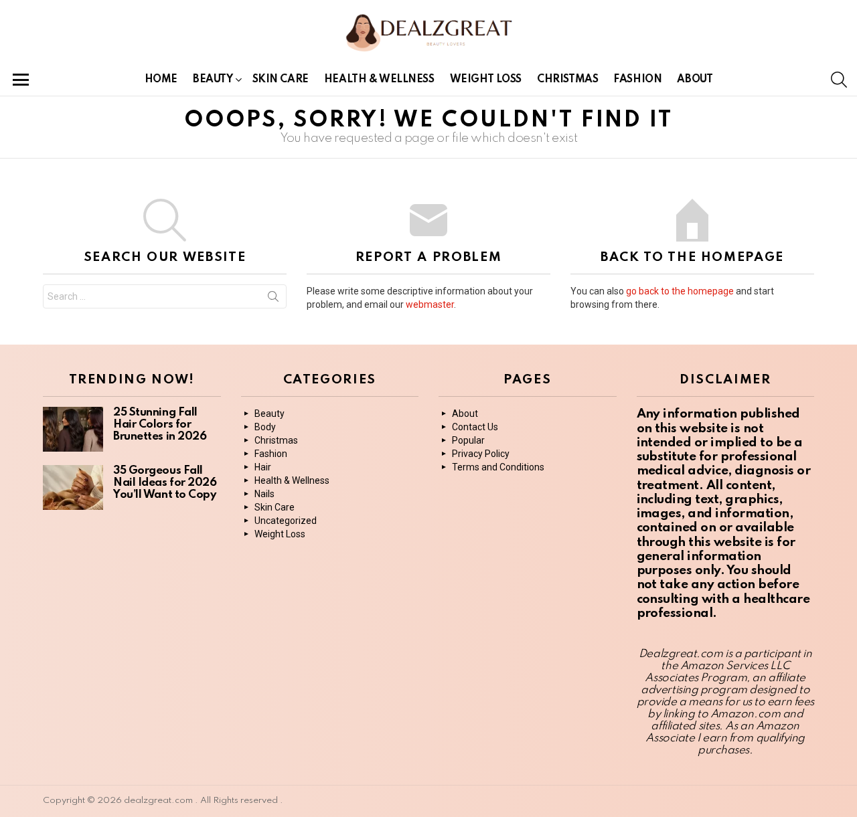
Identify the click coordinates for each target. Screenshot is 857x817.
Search (273, 299)
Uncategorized (285, 520)
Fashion (637, 79)
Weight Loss (486, 79)
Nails (264, 493)
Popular (468, 440)
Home (161, 79)
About (694, 79)
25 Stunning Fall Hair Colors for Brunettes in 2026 (159, 424)
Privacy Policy (481, 453)
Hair (262, 467)
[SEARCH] (839, 79)
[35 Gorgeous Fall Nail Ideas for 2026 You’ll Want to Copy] (73, 487)
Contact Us (475, 427)
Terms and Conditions (498, 467)
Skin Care (280, 79)
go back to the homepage (680, 291)
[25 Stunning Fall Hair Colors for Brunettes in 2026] (73, 429)
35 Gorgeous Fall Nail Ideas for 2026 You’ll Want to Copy (164, 483)
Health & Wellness (379, 79)
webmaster (430, 304)
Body (265, 427)
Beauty (212, 79)
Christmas (567, 79)
